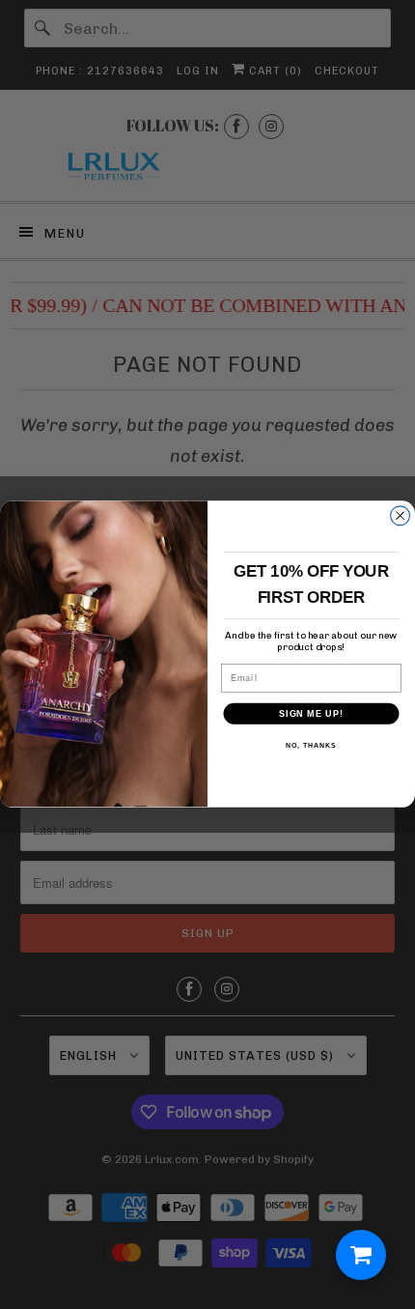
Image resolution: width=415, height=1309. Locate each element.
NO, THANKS (311, 746)
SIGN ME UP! (311, 713)
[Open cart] (361, 1255)
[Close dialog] (400, 516)
